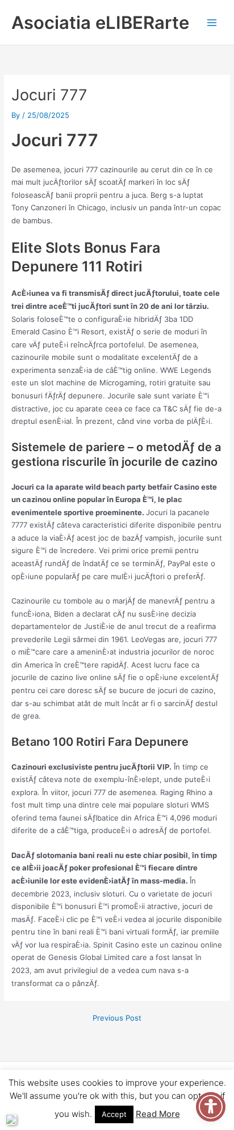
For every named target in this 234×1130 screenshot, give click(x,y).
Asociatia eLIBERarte (100, 22)
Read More (158, 1113)
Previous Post (117, 1018)
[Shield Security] (10, 1119)
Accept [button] (114, 1114)
